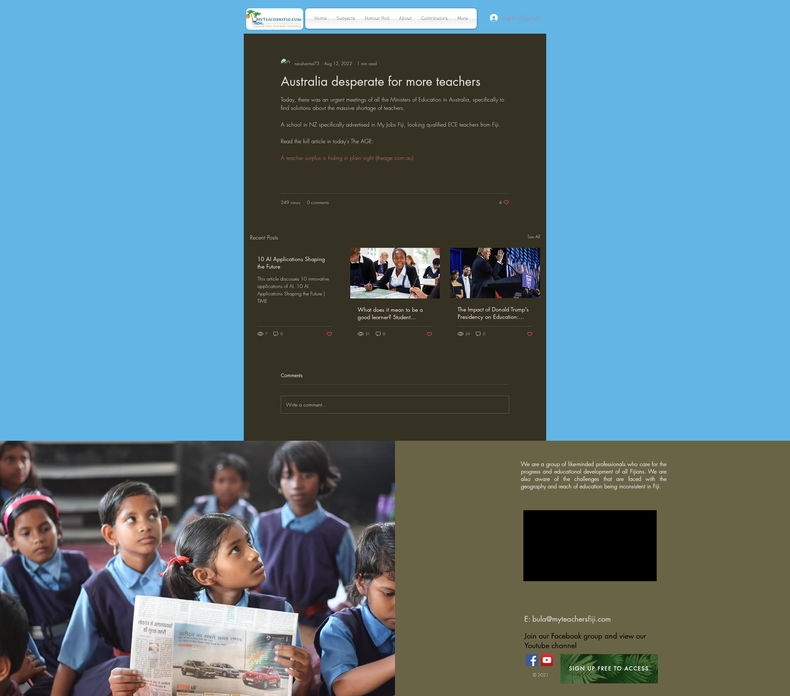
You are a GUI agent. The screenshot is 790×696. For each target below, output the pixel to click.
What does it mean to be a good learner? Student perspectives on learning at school (390, 313)
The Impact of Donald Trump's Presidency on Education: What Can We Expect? (493, 313)
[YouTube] (547, 660)
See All (533, 237)
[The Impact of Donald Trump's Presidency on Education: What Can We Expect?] (495, 273)
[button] (346, 18)
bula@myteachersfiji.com (571, 619)
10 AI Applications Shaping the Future (291, 262)
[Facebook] (532, 660)
